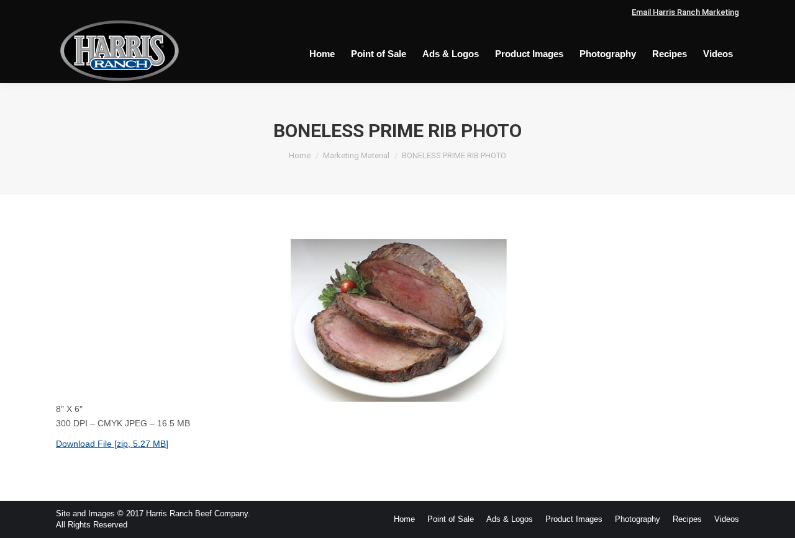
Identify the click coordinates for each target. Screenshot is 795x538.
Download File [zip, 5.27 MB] (112, 444)
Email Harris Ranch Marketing (685, 12)
